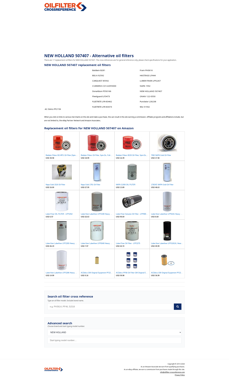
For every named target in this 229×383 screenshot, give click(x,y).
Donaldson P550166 (101, 91)
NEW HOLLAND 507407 (151, 91)
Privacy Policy (180, 375)
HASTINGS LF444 (148, 75)
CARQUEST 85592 (100, 80)
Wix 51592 (145, 106)
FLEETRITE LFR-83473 (102, 106)
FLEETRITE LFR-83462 (102, 101)
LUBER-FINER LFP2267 (150, 80)
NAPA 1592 (145, 86)
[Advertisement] (114, 32)
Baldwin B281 (98, 70)
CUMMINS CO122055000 (104, 86)
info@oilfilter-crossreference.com (172, 372)
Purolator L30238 (148, 101)
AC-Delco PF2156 (53, 109)
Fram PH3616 (146, 70)
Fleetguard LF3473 (101, 96)
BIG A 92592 (98, 75)
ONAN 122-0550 (147, 96)
